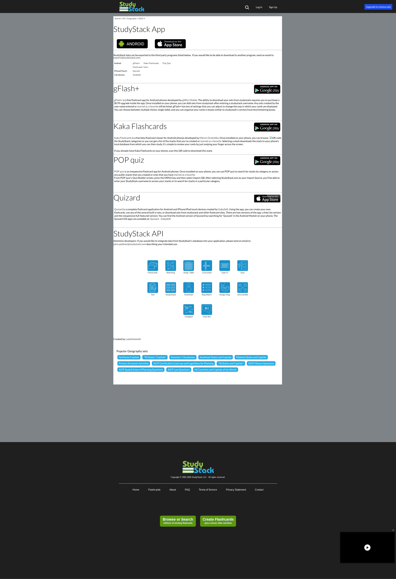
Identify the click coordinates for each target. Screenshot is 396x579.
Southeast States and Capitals (215, 357)
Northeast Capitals (129, 357)
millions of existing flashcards (178, 520)
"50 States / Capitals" (155, 357)
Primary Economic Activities (134, 363)
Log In (259, 7)
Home (136, 489)
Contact (259, 489)
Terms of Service (208, 489)
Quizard (136, 71)
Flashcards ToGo (140, 67)
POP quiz (119, 171)
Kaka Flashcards (151, 63)
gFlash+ (136, 63)
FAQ (187, 489)
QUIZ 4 (141, 18)
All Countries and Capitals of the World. (215, 369)
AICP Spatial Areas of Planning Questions (141, 369)
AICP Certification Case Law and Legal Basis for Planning (183, 363)
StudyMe (137, 75)
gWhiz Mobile (189, 100)
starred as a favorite (147, 106)
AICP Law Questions (179, 369)
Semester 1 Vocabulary (183, 357)
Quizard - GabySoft (160, 218)
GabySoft (223, 209)
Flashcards (154, 489)
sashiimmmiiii (133, 339)
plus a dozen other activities (218, 520)
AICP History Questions (261, 363)
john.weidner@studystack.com (129, 244)
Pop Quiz (167, 63)
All (124, 18)
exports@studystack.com (126, 57)
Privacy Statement (236, 489)
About (172, 489)
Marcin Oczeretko (209, 137)
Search (118, 18)
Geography (132, 18)
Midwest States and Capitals (251, 357)
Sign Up (273, 7)
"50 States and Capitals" (231, 363)
